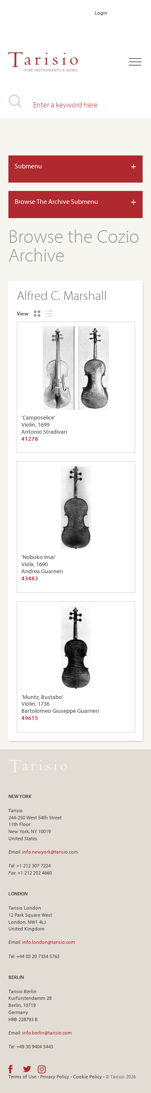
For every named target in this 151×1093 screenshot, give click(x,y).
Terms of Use (22, 1076)
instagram (42, 1069)
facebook (10, 1069)
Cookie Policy (87, 1076)
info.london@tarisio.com (48, 942)
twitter (27, 1069)
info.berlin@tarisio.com (47, 1032)
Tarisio (37, 766)
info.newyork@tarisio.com (50, 852)
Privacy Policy (54, 1076)
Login (101, 13)
